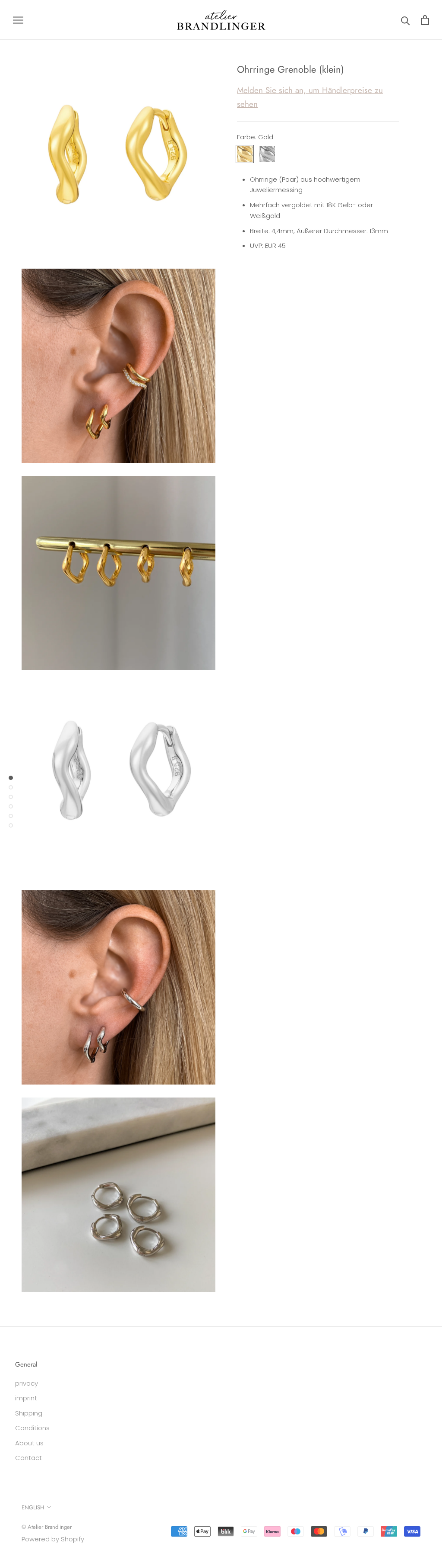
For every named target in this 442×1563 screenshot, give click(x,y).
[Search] (405, 20)
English (33, 1507)
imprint (26, 1398)
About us (29, 1442)
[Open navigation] (18, 19)
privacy (26, 1383)
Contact (28, 1457)
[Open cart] (425, 20)
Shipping (28, 1413)
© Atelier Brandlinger (47, 1527)
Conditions (32, 1427)
